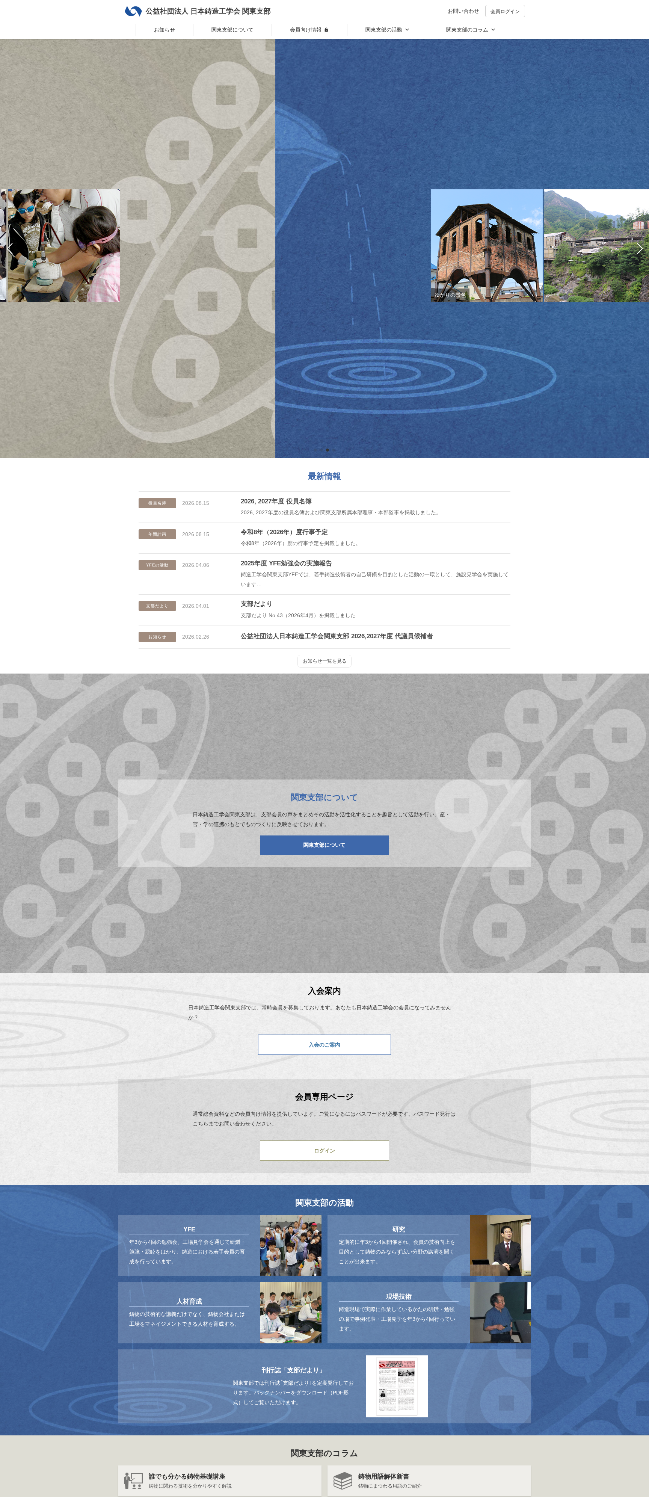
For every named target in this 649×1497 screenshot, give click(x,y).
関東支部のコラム (467, 30)
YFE (189, 1229)
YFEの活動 (157, 565)
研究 (398, 1229)
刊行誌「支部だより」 (294, 1370)
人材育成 (189, 1301)
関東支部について (232, 30)
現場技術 (399, 1296)
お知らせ (164, 30)
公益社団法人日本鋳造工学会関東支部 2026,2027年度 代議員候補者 (337, 636)
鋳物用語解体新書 (383, 1476)
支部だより (157, 606)
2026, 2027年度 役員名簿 (276, 501)
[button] (315, 450)
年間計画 (157, 534)
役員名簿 (157, 503)
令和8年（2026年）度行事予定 (284, 532)
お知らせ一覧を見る (325, 661)
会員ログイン (505, 11)
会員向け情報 (305, 30)
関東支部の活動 (383, 30)
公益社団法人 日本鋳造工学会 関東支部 (208, 11)
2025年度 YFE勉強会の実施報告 (286, 563)
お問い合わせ (463, 11)
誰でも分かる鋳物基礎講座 (187, 1476)
